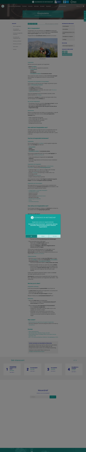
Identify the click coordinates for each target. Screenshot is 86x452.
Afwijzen (43, 236)
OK (31, 236)
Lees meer (55, 236)
